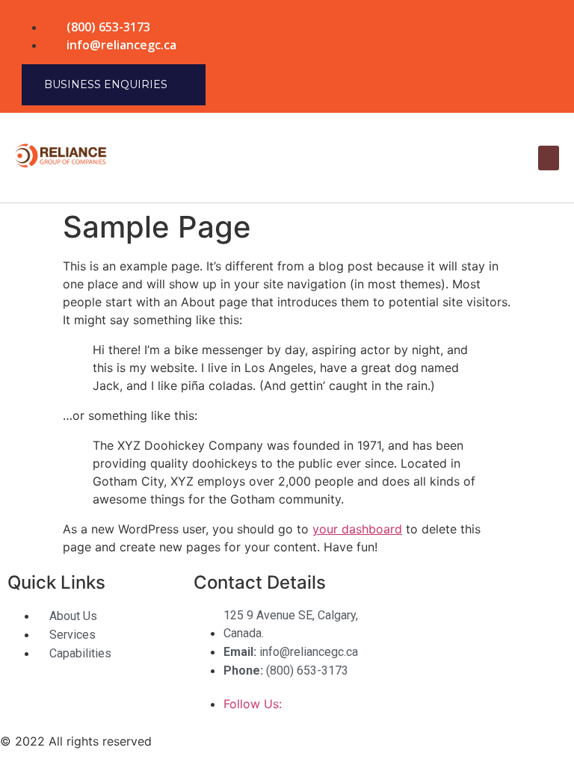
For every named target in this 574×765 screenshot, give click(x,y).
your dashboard (357, 528)
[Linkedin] (533, 33)
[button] (548, 158)
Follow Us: (254, 703)
